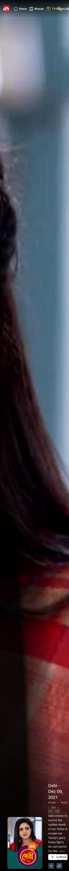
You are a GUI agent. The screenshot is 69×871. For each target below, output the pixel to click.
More (62, 851)
